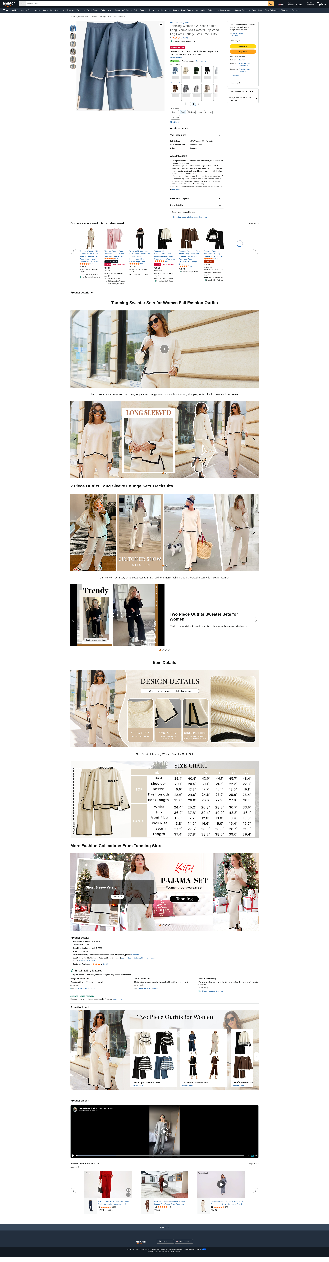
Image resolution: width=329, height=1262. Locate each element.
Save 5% (174, 61)
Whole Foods (92, 10)
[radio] (73, 28)
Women (94, 17)
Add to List (235, 83)
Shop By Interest (271, 10)
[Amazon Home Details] (178, 10)
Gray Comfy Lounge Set (88, 1111)
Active (109, 17)
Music (160, 10)
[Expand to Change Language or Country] (171, 1242)
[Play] (73, 1155)
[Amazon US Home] (140, 1242)
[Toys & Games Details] (193, 10)
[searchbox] (147, 3)
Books (117, 10)
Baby (210, 10)
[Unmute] (256, 1155)
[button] (5, 10)
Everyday (295, 10)
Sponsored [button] (73, 1167)
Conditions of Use (132, 1249)
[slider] (160, 1155)
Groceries (81, 10)
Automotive (200, 10)
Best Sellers (55, 10)
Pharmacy (285, 10)
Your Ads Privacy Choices (193, 1249)
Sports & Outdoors (242, 10)
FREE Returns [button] (176, 58)
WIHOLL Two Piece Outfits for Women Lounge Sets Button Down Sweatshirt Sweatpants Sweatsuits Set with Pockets (170, 1203)
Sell (135, 10)
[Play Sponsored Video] (164, 1184)
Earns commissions (106, 1108)
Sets (114, 17)
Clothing (102, 17)
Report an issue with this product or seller (190, 217)
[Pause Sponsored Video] (128, 1190)
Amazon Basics (41, 10)
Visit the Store (137, 1086)
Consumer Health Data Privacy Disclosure (167, 1249)
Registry (152, 10)
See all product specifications (183, 212)
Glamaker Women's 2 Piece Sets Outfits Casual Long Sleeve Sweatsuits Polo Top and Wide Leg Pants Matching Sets (227, 1203)
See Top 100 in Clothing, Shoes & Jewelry (138, 958)
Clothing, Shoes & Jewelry (80, 17)
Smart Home (257, 10)
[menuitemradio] (252, 1155)
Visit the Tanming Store (179, 22)
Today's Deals (106, 10)
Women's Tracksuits (87, 960)
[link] (90, 256)
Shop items (200, 61)
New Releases (68, 10)
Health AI (14, 10)
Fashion (143, 10)
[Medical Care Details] (32, 10)
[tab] (163, 473)
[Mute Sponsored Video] (128, 1194)
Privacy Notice (145, 1249)
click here (135, 955)
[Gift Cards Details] (131, 10)
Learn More (117, 897)
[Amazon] (9, 4)
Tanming (242, 60)
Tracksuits (121, 17)
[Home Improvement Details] (232, 10)
